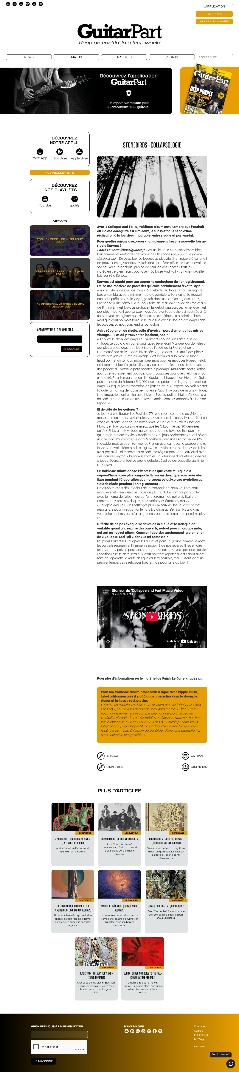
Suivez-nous (134, 1026)
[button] (7, 89)
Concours (199, 1026)
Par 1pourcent (199, 1047)
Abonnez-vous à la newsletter (55, 329)
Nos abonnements (59, 172)
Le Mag (199, 1039)
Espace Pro (201, 1035)
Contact (198, 1031)
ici (199, 678)
